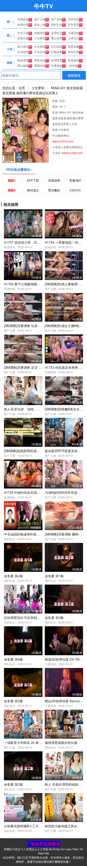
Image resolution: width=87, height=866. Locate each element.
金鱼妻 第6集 (13, 659)
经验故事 (56, 52)
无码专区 (73, 19)
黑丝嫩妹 (54, 190)
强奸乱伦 (56, 24)
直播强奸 (75, 180)
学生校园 (39, 46)
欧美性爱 (23, 24)
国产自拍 (56, 19)
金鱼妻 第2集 (13, 784)
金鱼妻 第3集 (54, 617)
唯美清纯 (23, 60)
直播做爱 (54, 180)
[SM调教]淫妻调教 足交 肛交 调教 (28, 367)
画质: (55, 130)
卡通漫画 (56, 65)
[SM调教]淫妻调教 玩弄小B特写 (26, 325)
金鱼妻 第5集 (13, 701)
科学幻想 (73, 52)
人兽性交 (73, 38)
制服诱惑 (39, 33)
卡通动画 (73, 33)
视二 (9, 35)
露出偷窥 (23, 65)
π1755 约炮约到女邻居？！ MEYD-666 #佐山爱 (38, 492)
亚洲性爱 (56, 60)
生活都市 (23, 52)
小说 (9, 49)
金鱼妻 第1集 (54, 575)
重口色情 (56, 38)
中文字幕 (23, 33)
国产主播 (39, 19)
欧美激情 (73, 60)
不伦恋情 (39, 52)
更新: (55, 106)
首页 (22, 87)
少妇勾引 (75, 190)
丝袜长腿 (23, 38)
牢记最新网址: (61, 135)
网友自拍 (39, 60)
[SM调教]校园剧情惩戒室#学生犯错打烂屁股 (36, 450)
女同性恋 (56, 33)
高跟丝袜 (39, 65)
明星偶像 (73, 46)
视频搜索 (74, 75)
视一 (9, 21)
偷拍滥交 (33, 190)
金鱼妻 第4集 (13, 575)
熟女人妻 (39, 24)
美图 (9, 62)
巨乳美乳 (73, 24)
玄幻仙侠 (56, 46)
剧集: (55, 101)
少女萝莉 (39, 38)
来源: (55, 112)
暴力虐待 (23, 46)
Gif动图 (73, 65)
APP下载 (33, 180)
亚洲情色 (23, 19)
